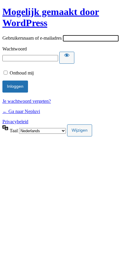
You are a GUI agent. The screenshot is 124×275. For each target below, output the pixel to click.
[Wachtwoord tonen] (66, 58)
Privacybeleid (15, 121)
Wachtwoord (14, 48)
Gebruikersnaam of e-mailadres (32, 38)
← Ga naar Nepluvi (21, 111)
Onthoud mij (22, 72)
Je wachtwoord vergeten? (26, 101)
